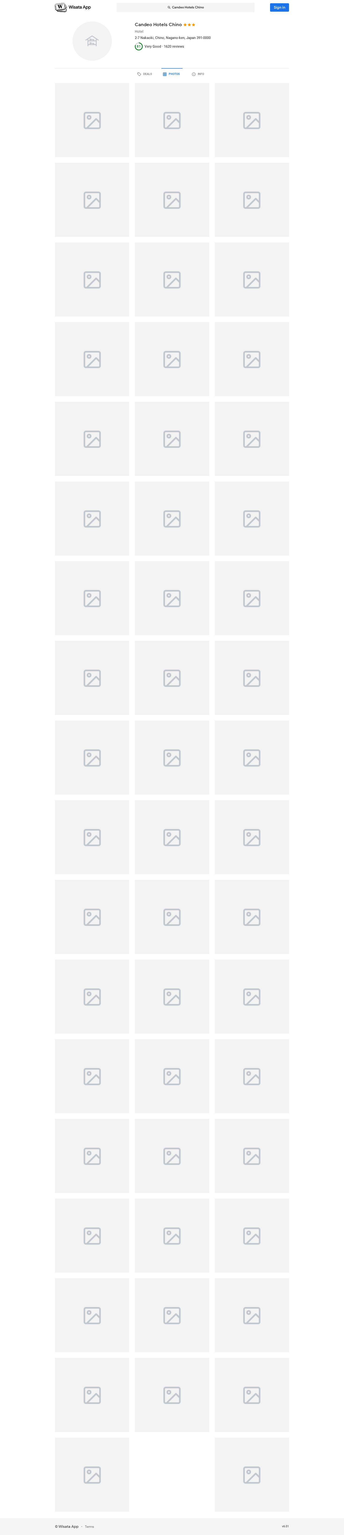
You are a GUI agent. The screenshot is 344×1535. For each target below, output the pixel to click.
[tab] (145, 74)
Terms (89, 1527)
